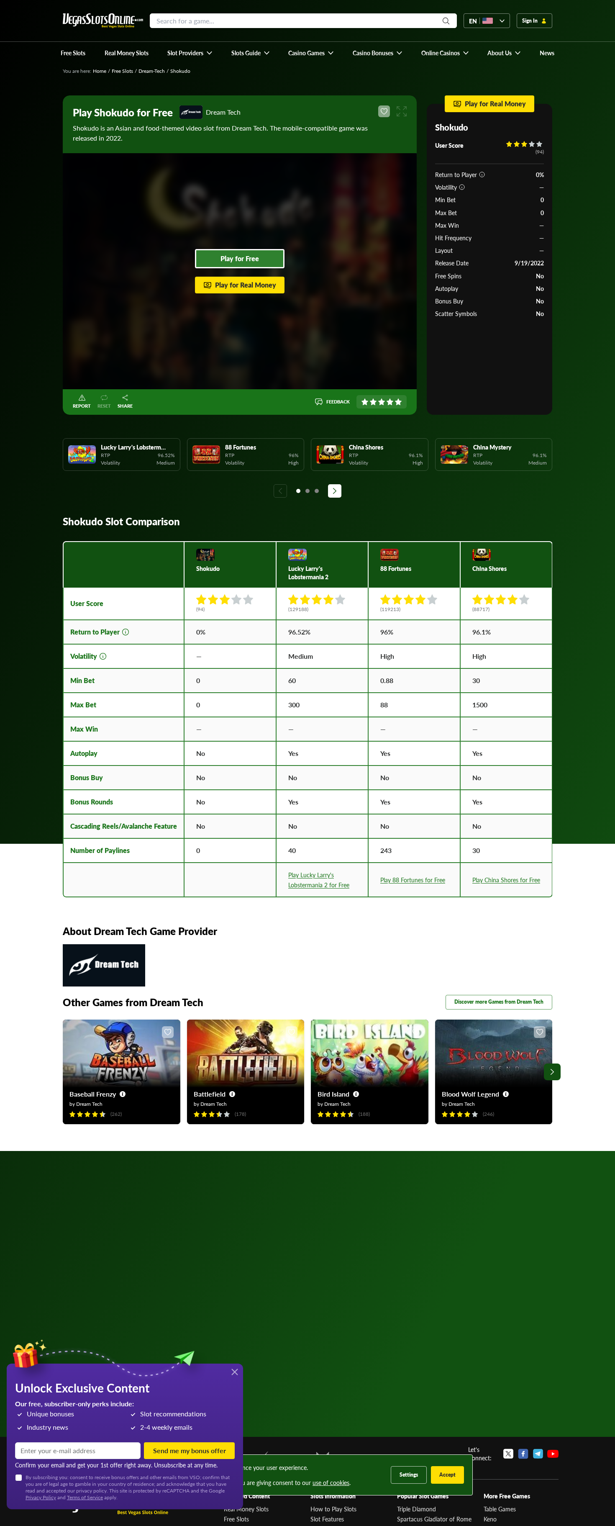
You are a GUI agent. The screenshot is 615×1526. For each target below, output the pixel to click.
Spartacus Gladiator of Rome (434, 1519)
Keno (490, 1519)
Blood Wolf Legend (470, 1094)
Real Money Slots (246, 1509)
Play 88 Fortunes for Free (412, 880)
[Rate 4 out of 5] (390, 401)
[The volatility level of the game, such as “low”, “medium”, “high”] (462, 187)
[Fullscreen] (402, 111)
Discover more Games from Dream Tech (498, 1001)
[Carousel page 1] (298, 491)
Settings (409, 1474)
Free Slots (122, 71)
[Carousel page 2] (307, 491)
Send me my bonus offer (189, 1450)
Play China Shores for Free (506, 880)
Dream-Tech (151, 71)
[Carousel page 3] (317, 491)
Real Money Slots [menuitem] (127, 53)
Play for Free (239, 258)
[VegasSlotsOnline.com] (103, 20)
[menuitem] (190, 53)
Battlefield (210, 1094)
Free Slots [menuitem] (73, 53)
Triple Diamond (416, 1509)
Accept (447, 1474)
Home (99, 71)
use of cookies (331, 1482)
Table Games (500, 1509)
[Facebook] (523, 1453)
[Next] (334, 491)
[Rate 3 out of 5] (381, 401)
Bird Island (333, 1094)
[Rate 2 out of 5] (373, 401)
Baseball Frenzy (92, 1094)
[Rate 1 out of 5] (364, 401)
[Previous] (280, 491)
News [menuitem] (547, 53)
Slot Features (327, 1519)
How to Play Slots (333, 1509)
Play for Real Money (245, 285)
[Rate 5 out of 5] (398, 401)
